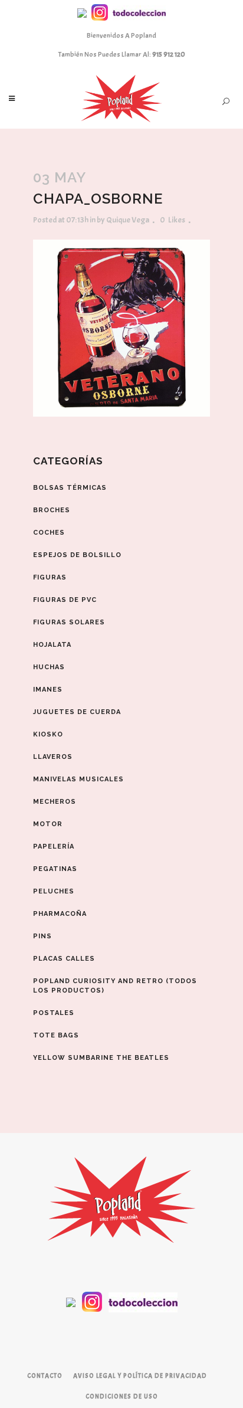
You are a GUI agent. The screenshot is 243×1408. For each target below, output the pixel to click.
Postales (53, 1013)
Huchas (49, 667)
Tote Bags (56, 1035)
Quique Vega (127, 220)
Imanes (48, 689)
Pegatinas (55, 869)
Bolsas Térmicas (70, 488)
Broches (51, 510)
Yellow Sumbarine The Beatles (101, 1058)
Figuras (50, 577)
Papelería (53, 846)
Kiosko (48, 734)
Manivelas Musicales (78, 779)
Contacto (45, 1375)
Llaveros (53, 757)
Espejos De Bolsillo (77, 555)
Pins (42, 936)
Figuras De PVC (65, 600)
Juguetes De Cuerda (77, 712)
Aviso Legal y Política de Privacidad (140, 1375)
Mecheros (54, 801)
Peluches (53, 891)
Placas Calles (64, 958)
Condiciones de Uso (122, 1396)
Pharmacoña (60, 914)
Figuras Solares (69, 622)
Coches (49, 532)
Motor (48, 824)
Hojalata (52, 645)
